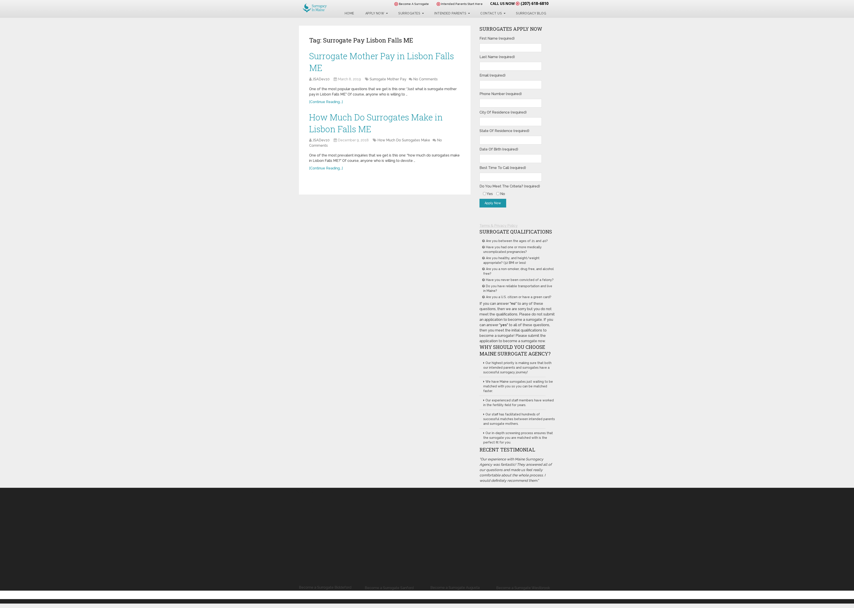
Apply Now (375, 13)
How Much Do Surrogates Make (403, 140)
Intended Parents (450, 13)
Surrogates (409, 13)
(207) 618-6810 (534, 3)
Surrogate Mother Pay (388, 79)
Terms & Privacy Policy (498, 226)
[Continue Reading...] (326, 102)
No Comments (425, 79)
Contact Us (491, 13)
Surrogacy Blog (531, 13)
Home (349, 13)
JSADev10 (321, 79)
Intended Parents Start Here (461, 4)
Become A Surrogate (413, 4)
